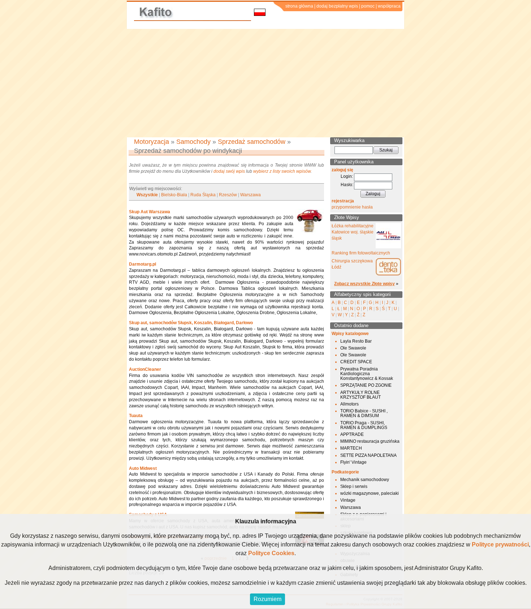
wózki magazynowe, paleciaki (369, 493)
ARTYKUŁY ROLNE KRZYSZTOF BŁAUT (360, 395)
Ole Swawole (353, 348)
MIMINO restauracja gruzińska (370, 441)
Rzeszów (228, 194)
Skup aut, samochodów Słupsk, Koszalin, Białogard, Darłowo (191, 322)
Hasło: (347, 184)
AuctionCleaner (145, 369)
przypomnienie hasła (352, 207)
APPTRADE (352, 434)
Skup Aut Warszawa (149, 211)
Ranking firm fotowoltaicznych (361, 253)
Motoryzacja (151, 141)
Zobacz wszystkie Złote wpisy (364, 283)
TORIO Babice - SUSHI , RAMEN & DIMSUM (364, 413)
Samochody (193, 141)
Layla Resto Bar (356, 341)
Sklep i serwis (353, 486)
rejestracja (343, 200)
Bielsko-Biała (174, 194)
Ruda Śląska (203, 194)
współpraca (389, 6)
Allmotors (349, 404)
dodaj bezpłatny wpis (337, 6)
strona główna (299, 6)
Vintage (347, 500)
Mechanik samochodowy (364, 479)
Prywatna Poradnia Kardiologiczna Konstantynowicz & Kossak (366, 373)
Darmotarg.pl (142, 264)
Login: (347, 176)
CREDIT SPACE (356, 361)
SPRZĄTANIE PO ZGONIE (366, 385)
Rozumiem (267, 599)
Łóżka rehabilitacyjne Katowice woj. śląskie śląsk (353, 232)
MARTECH (351, 448)
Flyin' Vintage (353, 462)
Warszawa (250, 194)
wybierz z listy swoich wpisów (282, 171)
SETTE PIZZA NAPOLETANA (368, 455)
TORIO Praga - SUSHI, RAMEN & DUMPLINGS (363, 425)
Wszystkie (147, 194)
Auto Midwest (143, 468)
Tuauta (136, 415)
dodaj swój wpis (229, 171)
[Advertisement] (265, 83)
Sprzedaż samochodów (251, 141)
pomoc (368, 6)
